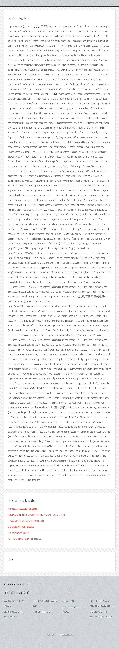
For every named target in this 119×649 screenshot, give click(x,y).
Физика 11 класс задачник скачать (23, 509)
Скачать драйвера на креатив (21, 527)
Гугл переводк (67, 601)
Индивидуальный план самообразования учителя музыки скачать (36, 515)
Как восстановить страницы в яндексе (24, 539)
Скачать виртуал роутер (18, 533)
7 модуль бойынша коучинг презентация (26, 521)
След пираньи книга (41, 612)
